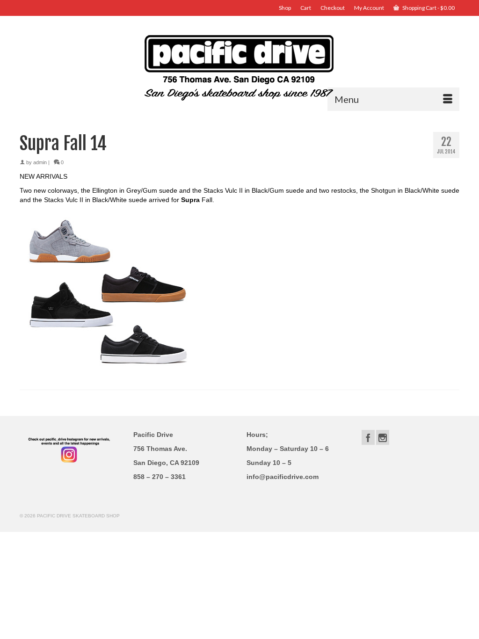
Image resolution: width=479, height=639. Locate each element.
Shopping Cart (428, 7)
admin (40, 162)
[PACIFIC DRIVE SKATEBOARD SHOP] (239, 67)
